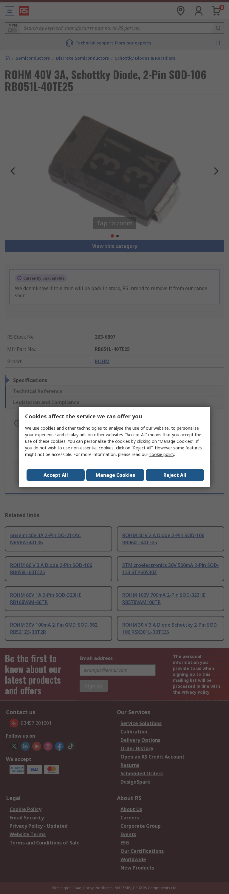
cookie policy (161, 454)
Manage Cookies (115, 475)
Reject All (174, 475)
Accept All (56, 475)
